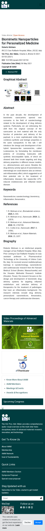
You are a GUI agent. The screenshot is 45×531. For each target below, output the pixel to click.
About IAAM (6, 446)
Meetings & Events (15, 388)
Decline (27, 522)
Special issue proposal (11, 479)
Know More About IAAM (17, 379)
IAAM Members (13, 384)
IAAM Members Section (11, 472)
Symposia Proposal (10, 475)
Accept (38, 522)
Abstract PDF (12, 72)
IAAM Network (8, 453)
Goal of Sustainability (10, 457)
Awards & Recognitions (17, 392)
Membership (7, 450)
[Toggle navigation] (40, 4)
